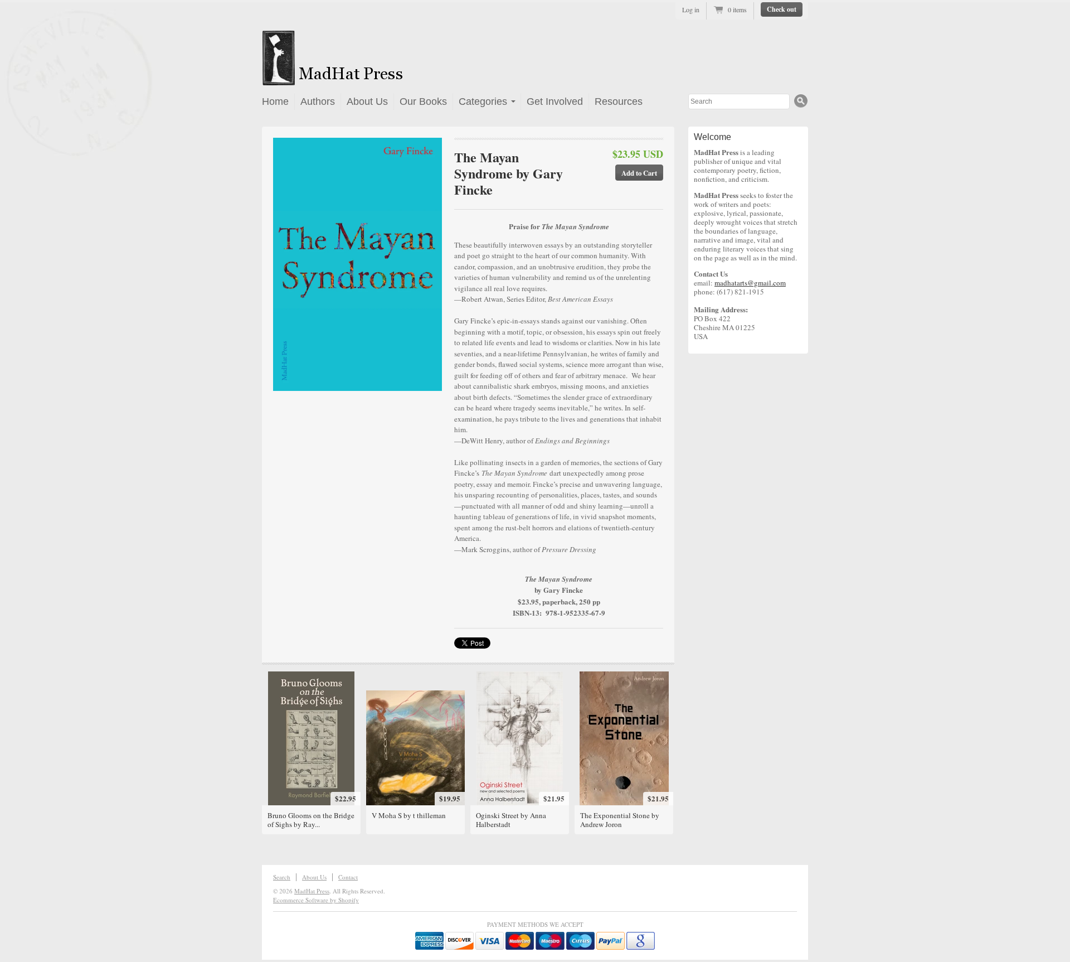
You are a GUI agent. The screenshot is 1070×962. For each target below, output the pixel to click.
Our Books (423, 101)
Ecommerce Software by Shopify (316, 900)
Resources (619, 101)
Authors (317, 101)
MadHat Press (311, 891)
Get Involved (555, 101)
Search (281, 877)
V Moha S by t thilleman (409, 815)
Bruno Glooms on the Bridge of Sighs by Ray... (311, 820)
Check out (781, 9)
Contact (348, 877)
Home (275, 101)
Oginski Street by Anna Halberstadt (511, 820)
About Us (367, 101)
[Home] (366, 78)
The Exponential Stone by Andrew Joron (619, 820)
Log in (690, 9)
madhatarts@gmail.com (750, 283)
